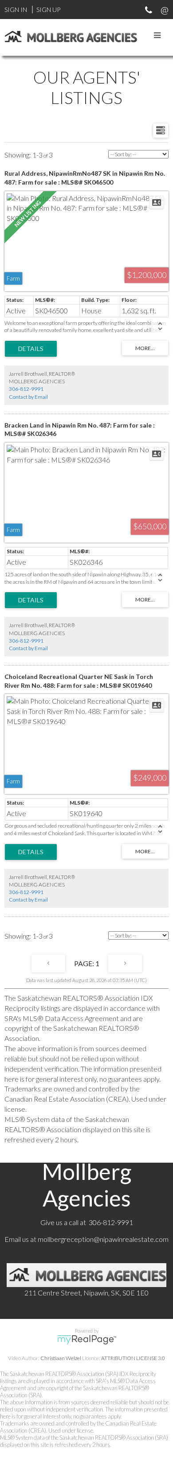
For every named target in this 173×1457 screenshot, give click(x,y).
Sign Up (48, 9)
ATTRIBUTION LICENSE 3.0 (133, 1358)
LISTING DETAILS (31, 349)
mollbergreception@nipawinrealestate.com (103, 1239)
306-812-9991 (26, 388)
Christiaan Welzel (60, 1358)
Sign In (15, 9)
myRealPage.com (87, 1340)
